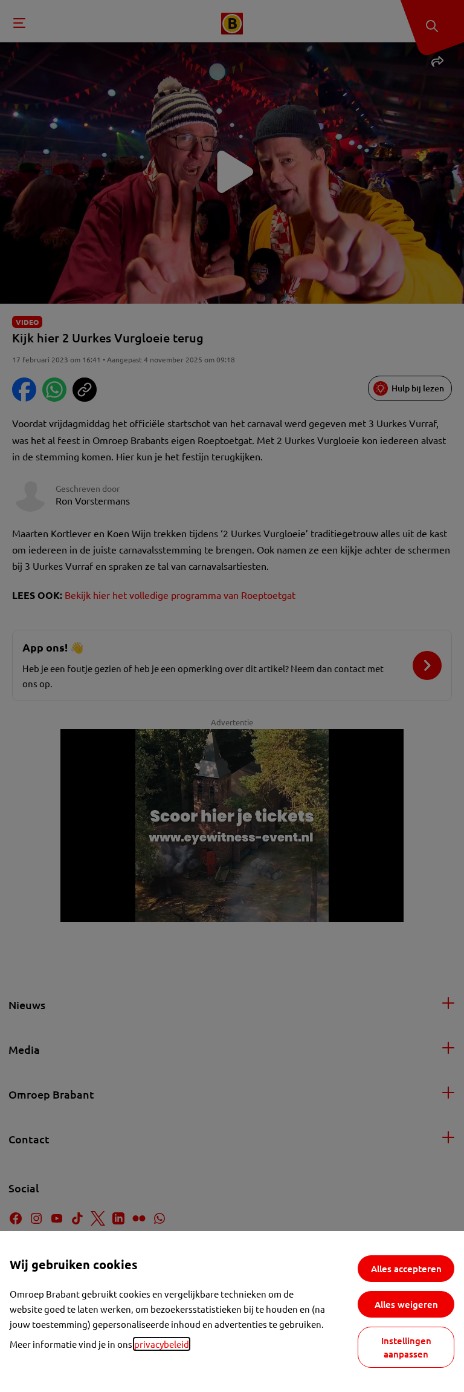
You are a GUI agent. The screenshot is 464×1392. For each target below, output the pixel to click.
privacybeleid (161, 1344)
